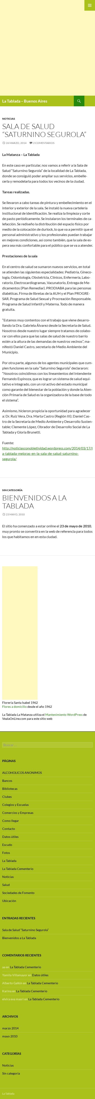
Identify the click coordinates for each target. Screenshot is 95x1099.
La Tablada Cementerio (17, 869)
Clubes (7, 797)
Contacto (8, 829)
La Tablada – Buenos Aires (24, 101)
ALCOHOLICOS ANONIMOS (22, 772)
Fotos (6, 853)
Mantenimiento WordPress (64, 714)
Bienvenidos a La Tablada (34, 501)
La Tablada (9, 861)
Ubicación (9, 901)
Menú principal (89, 5)
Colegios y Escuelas (15, 805)
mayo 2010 (9, 1036)
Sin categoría (12, 490)
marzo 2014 (10, 1028)
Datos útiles (10, 837)
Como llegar (10, 821)
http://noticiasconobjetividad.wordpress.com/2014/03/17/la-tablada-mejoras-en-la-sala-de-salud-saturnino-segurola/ (47, 453)
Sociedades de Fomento (18, 893)
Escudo (7, 845)
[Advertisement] (47, 48)
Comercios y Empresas (17, 813)
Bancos (7, 780)
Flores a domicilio (14, 706)
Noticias (8, 118)
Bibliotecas (9, 788)
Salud (6, 885)
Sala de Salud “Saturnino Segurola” (44, 130)
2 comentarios (43, 143)
